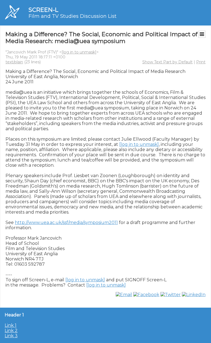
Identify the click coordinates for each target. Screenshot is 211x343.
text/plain (14, 61)
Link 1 (10, 325)
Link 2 (11, 330)
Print (201, 61)
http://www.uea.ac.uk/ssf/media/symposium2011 (66, 222)
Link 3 (11, 335)
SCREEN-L (43, 9)
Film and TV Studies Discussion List (72, 16)
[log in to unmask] (79, 52)
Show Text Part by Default (167, 61)
